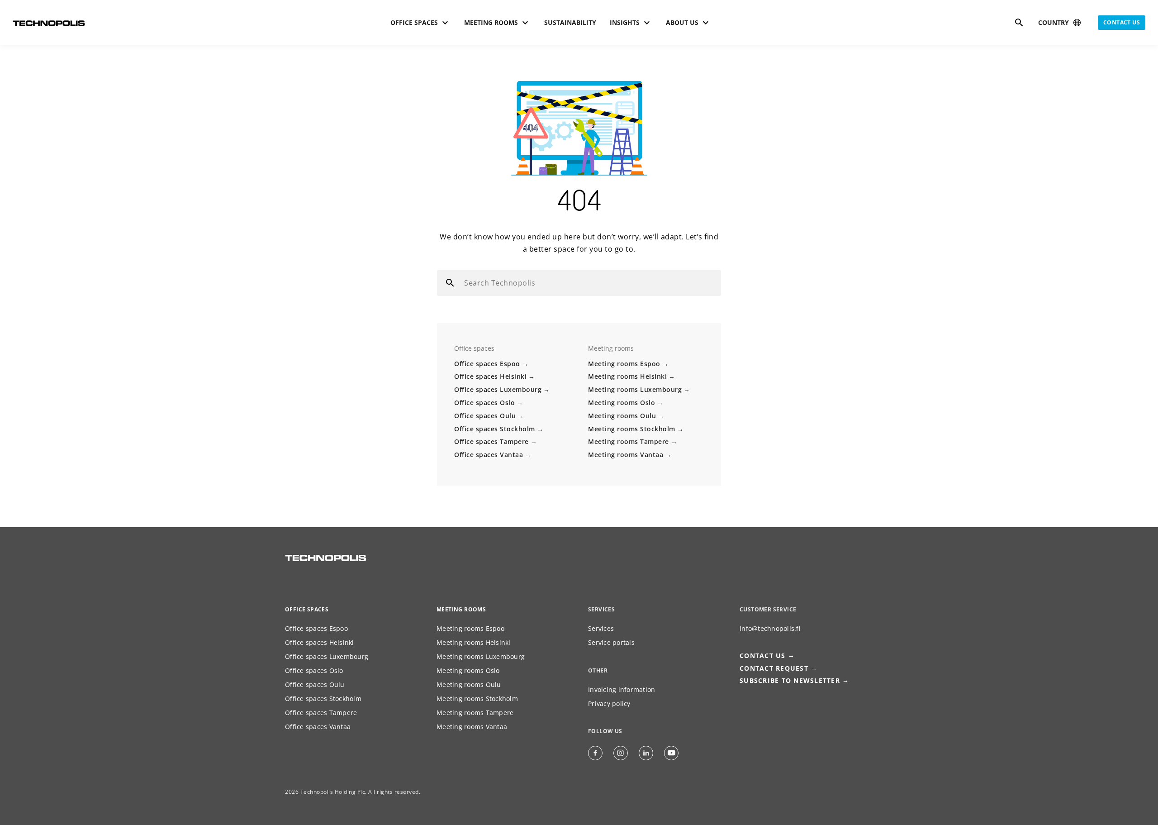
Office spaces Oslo (484, 402)
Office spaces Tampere (491, 441)
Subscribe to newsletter (790, 680)
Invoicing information (621, 689)
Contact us (1121, 22)
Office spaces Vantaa (488, 454)
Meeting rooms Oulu (622, 415)
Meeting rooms (461, 609)
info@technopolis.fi (770, 628)
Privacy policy (609, 703)
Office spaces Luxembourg (497, 389)
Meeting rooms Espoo (624, 363)
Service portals (611, 642)
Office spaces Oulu (485, 415)
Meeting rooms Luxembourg (635, 389)
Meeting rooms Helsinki (627, 376)
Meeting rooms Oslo (621, 402)
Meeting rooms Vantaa (625, 454)
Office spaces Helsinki (490, 376)
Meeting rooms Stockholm (631, 428)
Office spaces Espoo (487, 363)
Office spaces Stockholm (494, 428)
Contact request (774, 668)
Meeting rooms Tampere (628, 441)
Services (601, 628)
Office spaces (306, 609)
